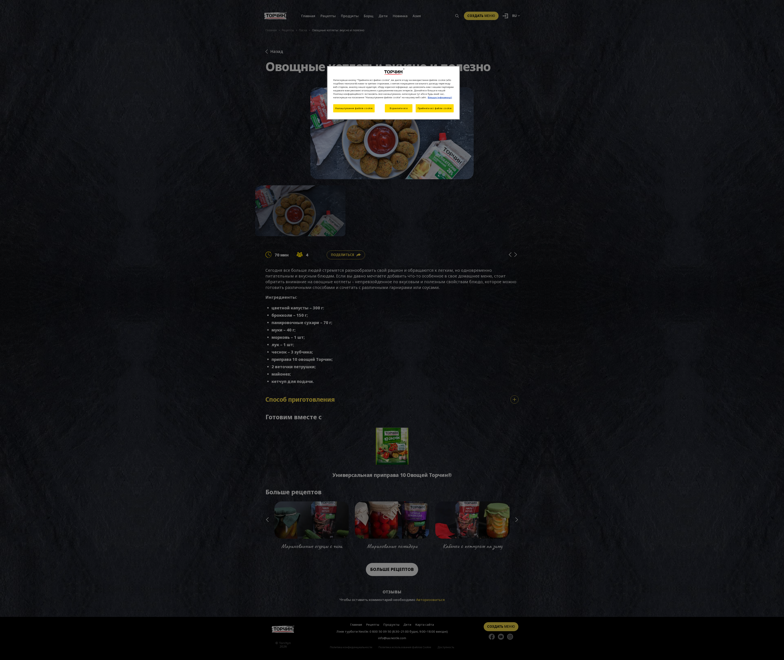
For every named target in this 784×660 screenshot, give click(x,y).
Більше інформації (440, 97)
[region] (393, 93)
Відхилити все (399, 108)
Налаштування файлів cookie (354, 108)
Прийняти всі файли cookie (435, 108)
